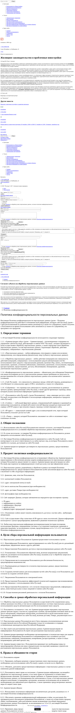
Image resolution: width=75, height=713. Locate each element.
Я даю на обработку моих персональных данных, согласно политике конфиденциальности (27, 204)
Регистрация (7, 189)
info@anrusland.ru (5, 182)
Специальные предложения (13, 13)
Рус (2, 51)
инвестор (4, 201)
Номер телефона (5, 199)
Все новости (4, 134)
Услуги (8, 36)
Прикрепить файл (5, 220)
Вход (5, 188)
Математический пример (8, 230)
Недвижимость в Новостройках (14, 6)
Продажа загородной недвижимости (15, 23)
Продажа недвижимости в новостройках (16, 25)
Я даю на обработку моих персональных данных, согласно (27, 219)
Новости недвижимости (12, 32)
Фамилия (3, 198)
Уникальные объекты (11, 10)
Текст (2, 238)
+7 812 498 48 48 (5, 179)
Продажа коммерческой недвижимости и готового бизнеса (21, 24)
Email (2, 210)
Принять (38, 709)
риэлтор (4, 203)
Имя (2, 196)
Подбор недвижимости (12, 20)
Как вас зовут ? (5, 263)
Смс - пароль (4, 192)
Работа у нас (9, 34)
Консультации (9, 19)
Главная (8, 30)
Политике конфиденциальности (45, 219)
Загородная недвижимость (13, 11)
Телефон (3, 264)
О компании (9, 33)
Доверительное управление (13, 18)
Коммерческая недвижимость (13, 7)
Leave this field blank (6, 226)
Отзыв (3, 211)
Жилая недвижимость (11, 9)
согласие (8, 204)
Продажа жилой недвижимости (14, 21)
